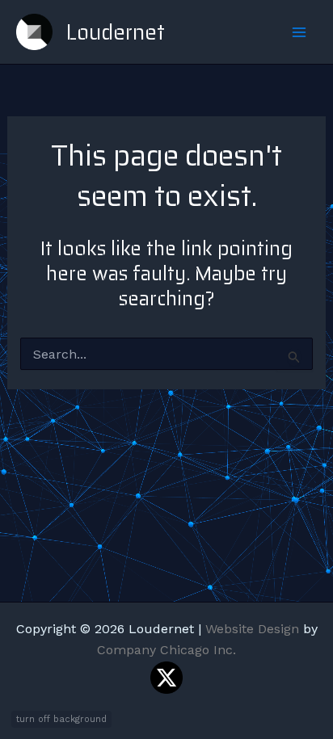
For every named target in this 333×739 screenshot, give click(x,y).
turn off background (61, 719)
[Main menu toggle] (299, 32)
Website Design (252, 628)
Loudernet (115, 31)
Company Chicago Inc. (166, 649)
